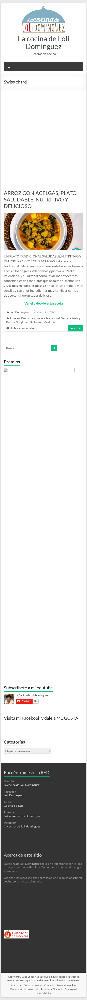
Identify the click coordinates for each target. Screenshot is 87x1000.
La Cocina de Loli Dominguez (22, 816)
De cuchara (28, 318)
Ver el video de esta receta (43, 303)
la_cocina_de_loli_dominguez (22, 826)
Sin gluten (22, 322)
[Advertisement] (43, 135)
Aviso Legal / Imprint (51, 989)
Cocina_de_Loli (13, 805)
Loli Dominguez (19, 312)
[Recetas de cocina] (16, 932)
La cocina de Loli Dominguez (43, 42)
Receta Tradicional (48, 318)
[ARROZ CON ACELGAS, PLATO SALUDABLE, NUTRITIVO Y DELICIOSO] (43, 215)
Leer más (75, 328)
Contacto (49, 985)
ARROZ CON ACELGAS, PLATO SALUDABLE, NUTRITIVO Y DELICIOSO (40, 199)
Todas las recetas (33, 985)
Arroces (15, 318)
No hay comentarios (22, 328)
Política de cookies (66, 985)
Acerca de (16, 985)
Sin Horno (36, 322)
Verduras (49, 322)
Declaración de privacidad (24, 989)
